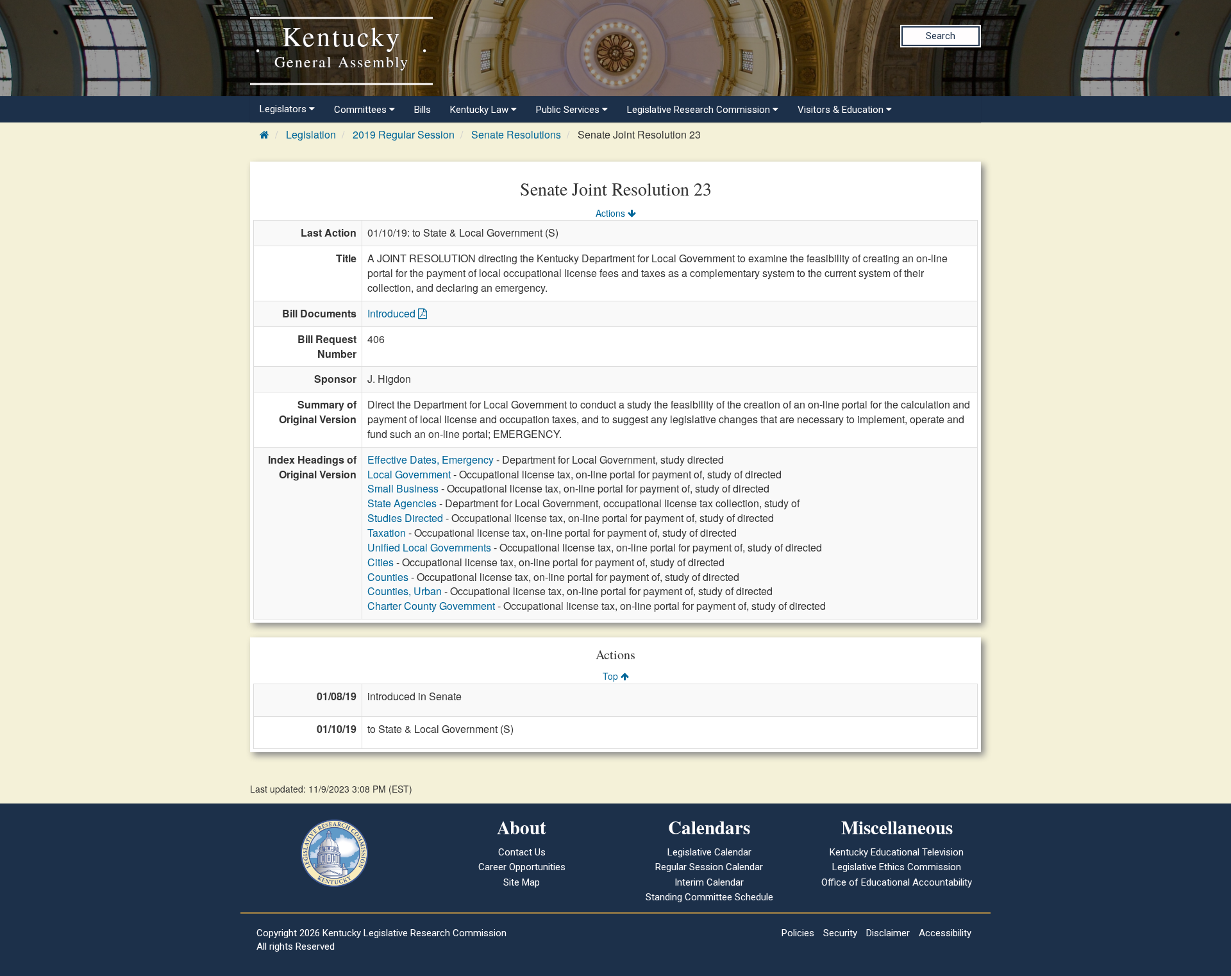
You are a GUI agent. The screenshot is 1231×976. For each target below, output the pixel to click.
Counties (387, 576)
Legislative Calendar (709, 852)
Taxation (386, 532)
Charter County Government (431, 605)
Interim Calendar (709, 882)
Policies (798, 933)
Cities (380, 562)
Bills (422, 109)
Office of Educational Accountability (896, 882)
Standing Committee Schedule (709, 897)
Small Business (403, 488)
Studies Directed (405, 517)
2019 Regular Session (404, 134)
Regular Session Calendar (709, 867)
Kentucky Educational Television (897, 852)
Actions (612, 212)
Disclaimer (888, 933)
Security (840, 933)
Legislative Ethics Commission (896, 867)
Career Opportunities (521, 867)
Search (940, 36)
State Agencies (402, 503)
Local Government (409, 474)
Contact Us (522, 852)
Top (612, 675)
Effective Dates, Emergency (430, 459)
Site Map (521, 882)
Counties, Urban (404, 591)
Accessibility (945, 933)
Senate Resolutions (516, 134)
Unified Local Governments (429, 547)
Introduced (392, 313)
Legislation (311, 134)
